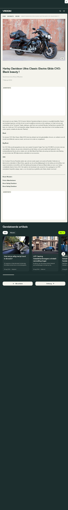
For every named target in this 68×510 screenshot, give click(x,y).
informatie (10, 16)
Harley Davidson (11, 186)
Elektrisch (43, 269)
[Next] (63, 254)
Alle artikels (19, 283)
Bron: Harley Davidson (10, 183)
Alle (5, 232)
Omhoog (49, 283)
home (4, 16)
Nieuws (12, 232)
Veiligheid (14, 269)
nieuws (17, 16)
